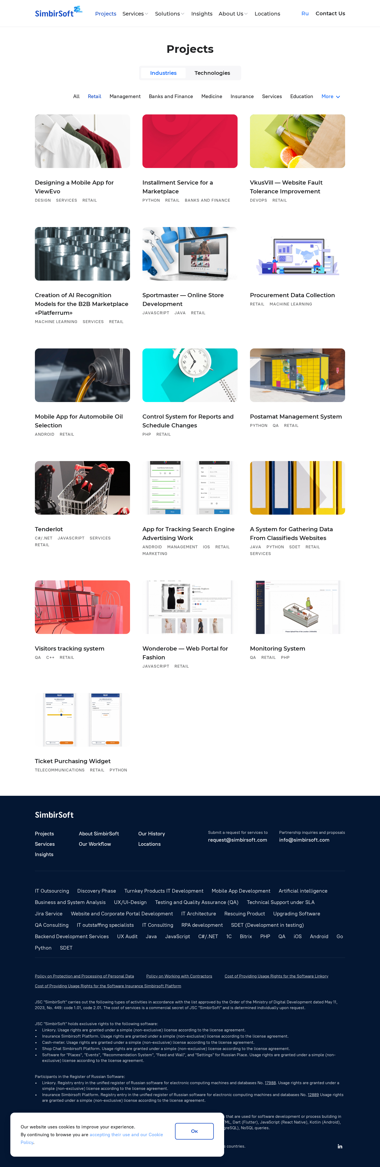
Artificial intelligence (303, 891)
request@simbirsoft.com (237, 840)
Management (125, 96)
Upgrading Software (296, 913)
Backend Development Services (72, 936)
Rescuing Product (244, 913)
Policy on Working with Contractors (179, 976)
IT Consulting (157, 925)
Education (301, 96)
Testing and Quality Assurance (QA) (197, 902)
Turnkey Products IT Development (163, 891)
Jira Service (49, 913)
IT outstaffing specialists (105, 925)
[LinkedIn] (340, 1146)
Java (151, 936)
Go (340, 936)
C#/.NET (208, 936)
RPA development (202, 925)
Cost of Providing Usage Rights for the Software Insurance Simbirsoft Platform (108, 985)
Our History (151, 833)
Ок (194, 1131)
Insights (201, 14)
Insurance (242, 96)
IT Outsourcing (52, 891)
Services (133, 14)
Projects (105, 14)
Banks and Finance (171, 96)
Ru (305, 13)
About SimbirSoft (99, 833)
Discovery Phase (96, 891)
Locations (267, 14)
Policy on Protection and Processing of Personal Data (84, 976)
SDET (66, 948)
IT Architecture (198, 913)
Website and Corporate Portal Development (122, 913)
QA (281, 936)
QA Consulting (52, 925)
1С (229, 936)
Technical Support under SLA (281, 902)
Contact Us (330, 13)
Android (319, 936)
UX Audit (127, 936)
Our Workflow (95, 844)
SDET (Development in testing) (267, 925)
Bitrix (246, 936)
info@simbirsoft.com (304, 840)
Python (43, 948)
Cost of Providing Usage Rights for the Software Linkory (276, 976)
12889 (313, 1094)
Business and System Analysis (70, 902)
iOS (298, 936)
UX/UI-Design (130, 902)
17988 (270, 1082)
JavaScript (177, 936)
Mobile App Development (241, 891)
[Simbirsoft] (54, 13)
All (76, 96)
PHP (265, 936)
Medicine (211, 96)
